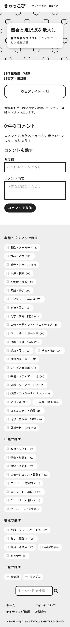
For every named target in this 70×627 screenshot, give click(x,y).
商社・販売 (21, 307)
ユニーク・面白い (25, 500)
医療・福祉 (21, 273)
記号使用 (18, 556)
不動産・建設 (22, 282)
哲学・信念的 (17, 78)
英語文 (52, 547)
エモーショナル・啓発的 (29, 474)
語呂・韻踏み (22, 547)
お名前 (9, 159)
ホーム (10, 605)
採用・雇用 (21, 350)
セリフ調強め (23, 538)
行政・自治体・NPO (26, 419)
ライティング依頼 (18, 611)
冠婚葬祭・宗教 (23, 428)
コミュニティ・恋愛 (26, 410)
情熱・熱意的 (22, 457)
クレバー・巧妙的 (25, 509)
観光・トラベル (23, 265)
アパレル (19, 402)
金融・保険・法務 (25, 342)
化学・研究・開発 (25, 316)
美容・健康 (49, 402)
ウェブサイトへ (33, 91)
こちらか (49, 108)
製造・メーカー (24, 247)
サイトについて (45, 605)
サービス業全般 (23, 367)
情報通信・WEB (18, 73)
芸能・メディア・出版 (28, 376)
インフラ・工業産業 (26, 299)
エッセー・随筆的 (25, 483)
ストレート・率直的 (26, 492)
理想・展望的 (22, 449)
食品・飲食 (21, 256)
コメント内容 (14, 178)
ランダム (35, 577)
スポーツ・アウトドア (28, 385)
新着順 (14, 577)
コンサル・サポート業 (28, 333)
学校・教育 (52, 350)
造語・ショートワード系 (29, 530)
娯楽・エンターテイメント (30, 393)
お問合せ (41, 611)
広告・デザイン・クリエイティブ (35, 325)
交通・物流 (21, 290)
